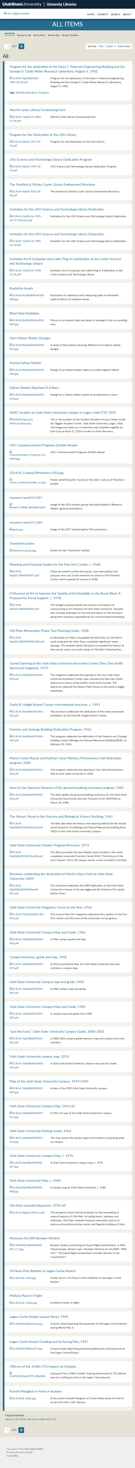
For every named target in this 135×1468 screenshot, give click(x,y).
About (127, 14)
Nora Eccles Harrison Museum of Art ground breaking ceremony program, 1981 (67, 788)
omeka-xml (44, 1419)
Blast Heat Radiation (24, 313)
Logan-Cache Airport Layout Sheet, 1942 (39, 1317)
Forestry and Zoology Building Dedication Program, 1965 (50, 729)
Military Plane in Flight (26, 1295)
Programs (44, 93)
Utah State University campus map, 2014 (39, 1056)
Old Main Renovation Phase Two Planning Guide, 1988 (49, 630)
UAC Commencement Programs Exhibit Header (44, 445)
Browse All (10, 35)
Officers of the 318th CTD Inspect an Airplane (43, 1366)
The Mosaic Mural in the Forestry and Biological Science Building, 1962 (61, 816)
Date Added (124, 46)
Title (100, 46)
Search (115, 14)
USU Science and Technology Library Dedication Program (51, 159)
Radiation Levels (21, 288)
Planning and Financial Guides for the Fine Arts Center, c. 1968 (55, 564)
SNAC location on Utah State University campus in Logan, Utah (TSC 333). (63, 412)
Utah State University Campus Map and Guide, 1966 (48, 932)
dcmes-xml (25, 1419)
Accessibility (12, 1456)
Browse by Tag (24, 35)
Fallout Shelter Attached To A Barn (34, 388)
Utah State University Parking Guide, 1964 (40, 1131)
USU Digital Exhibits (33, 1449)
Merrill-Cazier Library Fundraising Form (38, 110)
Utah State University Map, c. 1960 (35, 1180)
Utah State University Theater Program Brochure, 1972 (49, 845)
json (34, 1419)
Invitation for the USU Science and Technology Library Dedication (57, 209)
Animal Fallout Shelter (25, 363)
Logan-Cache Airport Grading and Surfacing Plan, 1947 (49, 1341)
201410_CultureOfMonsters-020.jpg (36, 473)
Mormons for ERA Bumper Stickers (35, 1238)
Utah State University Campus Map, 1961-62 (42, 1106)
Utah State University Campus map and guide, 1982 (47, 982)
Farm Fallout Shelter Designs (30, 338)
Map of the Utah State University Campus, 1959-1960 (49, 1081)
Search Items (39, 35)
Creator (109, 46)
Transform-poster (22, 543)
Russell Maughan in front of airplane (36, 1391)
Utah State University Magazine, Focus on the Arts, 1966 (51, 907)
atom (8, 1419)
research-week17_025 (26, 522)
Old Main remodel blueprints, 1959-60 (38, 1205)
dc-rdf (15, 1419)
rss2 (53, 1419)
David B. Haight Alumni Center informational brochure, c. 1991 (55, 704)
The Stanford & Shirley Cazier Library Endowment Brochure (52, 184)
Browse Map (54, 35)
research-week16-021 (26, 497)
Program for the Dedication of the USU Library (43, 135)
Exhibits (102, 14)
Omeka (29, 1452)
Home (91, 14)
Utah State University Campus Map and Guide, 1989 (48, 1007)
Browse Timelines (70, 35)
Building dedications (27, 93)
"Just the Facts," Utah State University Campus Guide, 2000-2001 (57, 1031)
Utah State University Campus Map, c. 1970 (41, 1156)
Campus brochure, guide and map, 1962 (38, 957)
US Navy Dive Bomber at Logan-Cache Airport (43, 1271)
